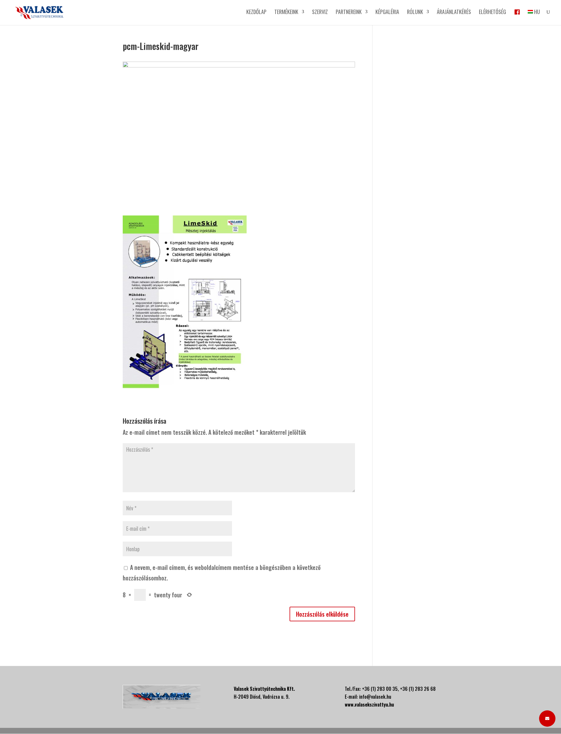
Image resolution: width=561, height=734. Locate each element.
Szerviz (320, 12)
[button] (547, 718)
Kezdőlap (256, 12)
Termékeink (286, 12)
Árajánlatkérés (454, 12)
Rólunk (415, 12)
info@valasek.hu (375, 696)
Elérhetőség (492, 12)
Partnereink (349, 12)
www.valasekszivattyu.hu (369, 704)
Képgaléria (387, 12)
